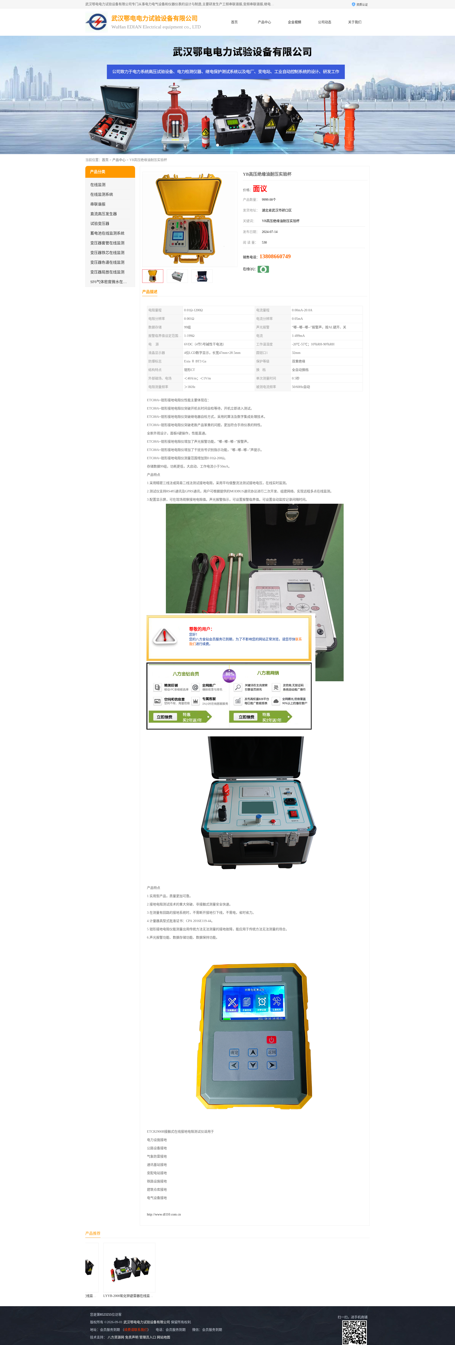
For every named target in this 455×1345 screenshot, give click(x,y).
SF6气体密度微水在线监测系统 (116, 282)
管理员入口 (147, 1337)
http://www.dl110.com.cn (164, 1214)
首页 (234, 22)
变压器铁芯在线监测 (107, 253)
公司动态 (324, 22)
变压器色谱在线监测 (107, 262)
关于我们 (354, 22)
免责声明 (131, 1337)
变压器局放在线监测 (107, 272)
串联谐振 (97, 204)
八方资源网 (116, 1337)
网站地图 (163, 1337)
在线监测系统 (101, 194)
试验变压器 (99, 224)
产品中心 (264, 22)
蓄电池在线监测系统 (107, 233)
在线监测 (97, 185)
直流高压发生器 (103, 214)
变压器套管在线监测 (107, 243)
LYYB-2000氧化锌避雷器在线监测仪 (114, 1296)
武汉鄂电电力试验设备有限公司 (146, 1322)
